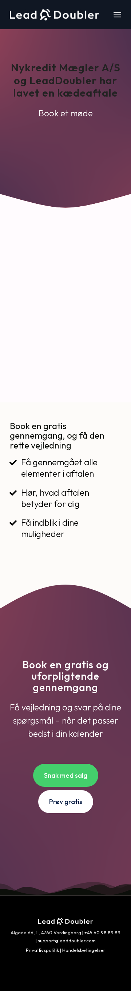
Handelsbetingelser (83, 950)
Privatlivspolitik (42, 950)
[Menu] (117, 14)
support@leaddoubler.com (67, 940)
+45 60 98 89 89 (102, 932)
